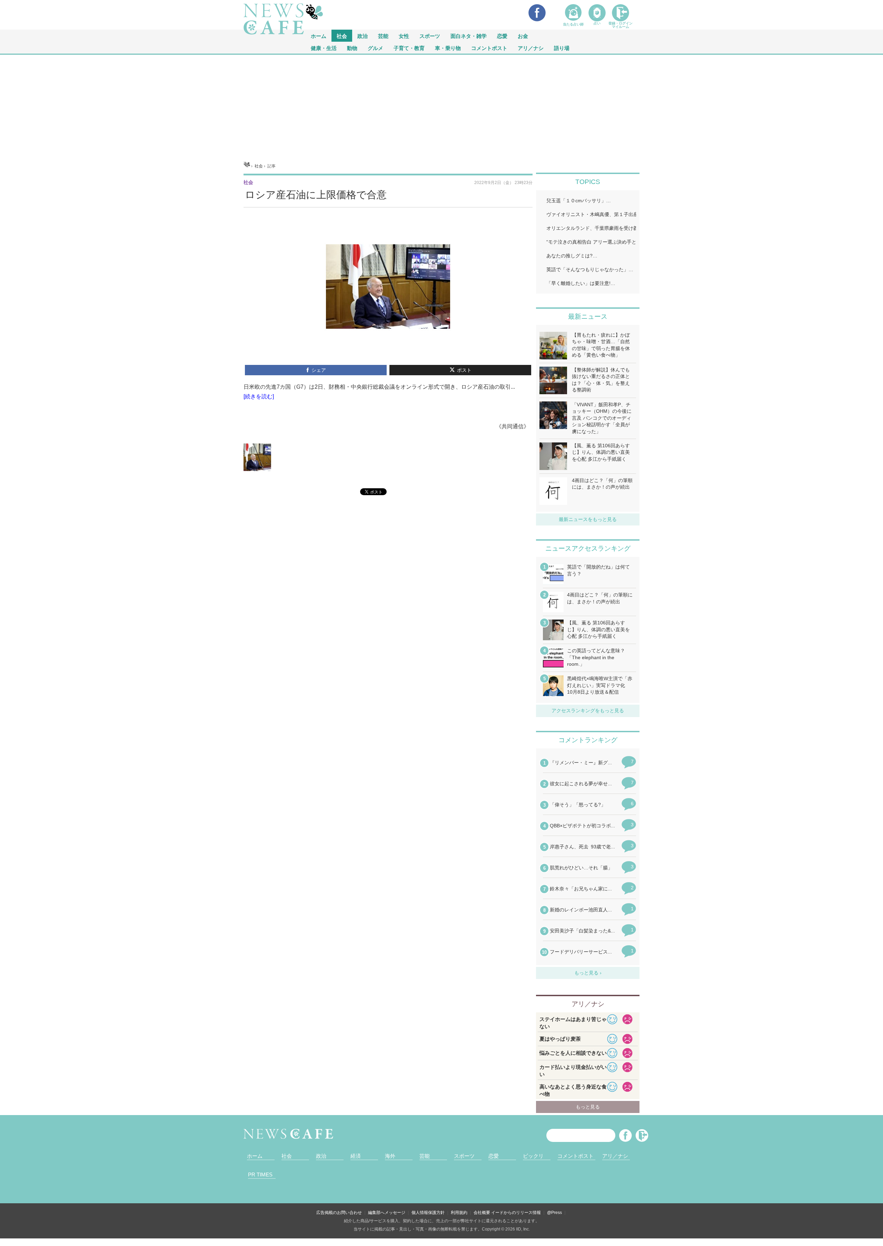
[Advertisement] (441, 106)
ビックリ (533, 1156)
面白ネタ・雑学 (468, 35)
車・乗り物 (448, 47)
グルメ (375, 47)
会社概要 (482, 1212)
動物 (352, 47)
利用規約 (459, 1212)
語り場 (561, 47)
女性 (404, 35)
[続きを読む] (259, 396)
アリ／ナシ (531, 47)
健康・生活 (324, 47)
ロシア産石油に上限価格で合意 (316, 194)
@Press (554, 1212)
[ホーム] (247, 166)
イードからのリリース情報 (516, 1212)
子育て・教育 (409, 47)
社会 (342, 35)
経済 (355, 1156)
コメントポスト (489, 47)
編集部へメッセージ (386, 1212)
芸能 (383, 35)
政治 (362, 35)
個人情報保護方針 (428, 1212)
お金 (523, 35)
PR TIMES (260, 1174)
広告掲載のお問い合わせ (339, 1212)
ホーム (254, 1156)
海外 (390, 1156)
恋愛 (502, 35)
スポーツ (429, 35)
